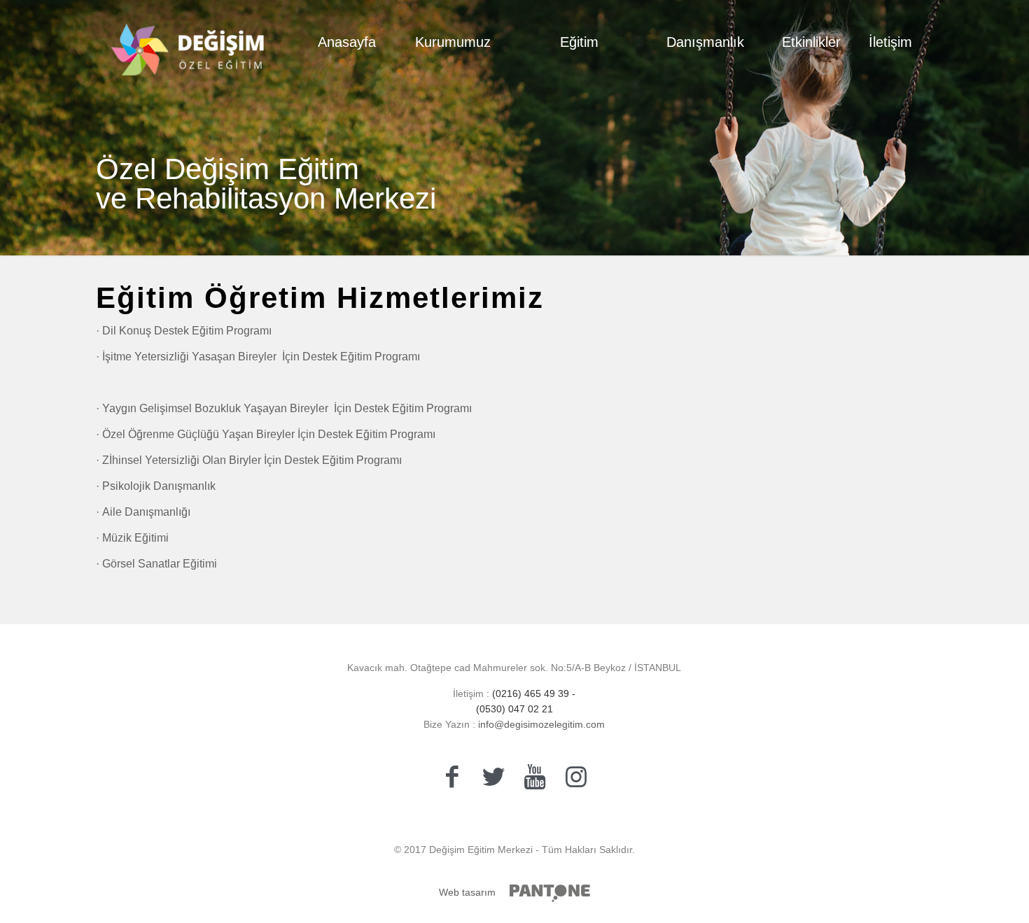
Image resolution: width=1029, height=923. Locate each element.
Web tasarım (467, 892)
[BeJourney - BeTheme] (188, 42)
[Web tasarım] (550, 893)
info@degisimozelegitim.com (540, 724)
